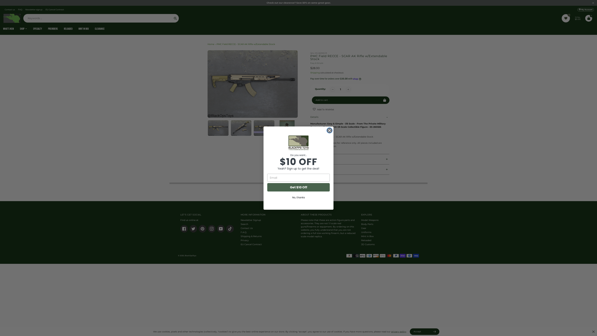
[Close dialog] (329, 130)
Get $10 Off (298, 187)
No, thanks (298, 197)
